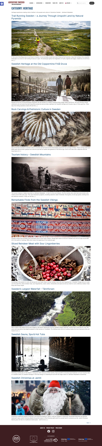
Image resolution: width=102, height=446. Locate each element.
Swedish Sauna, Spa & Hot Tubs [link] (28, 334)
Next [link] (89, 422)
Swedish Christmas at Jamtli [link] (26, 378)
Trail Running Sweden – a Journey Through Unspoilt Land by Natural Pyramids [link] (47, 17)
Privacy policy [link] (50, 428)
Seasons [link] (31, 3)
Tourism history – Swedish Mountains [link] (31, 154)
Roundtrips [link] (48, 3)
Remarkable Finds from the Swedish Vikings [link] (34, 200)
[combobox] (82, 3)
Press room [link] (59, 428)
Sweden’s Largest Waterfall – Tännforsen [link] (32, 289)
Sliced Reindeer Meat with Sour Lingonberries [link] (35, 243)
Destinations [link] (39, 3)
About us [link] (61, 3)
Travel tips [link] (55, 3)
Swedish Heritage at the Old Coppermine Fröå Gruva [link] (39, 63)
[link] (2, 4)
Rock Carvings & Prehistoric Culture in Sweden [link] (36, 109)
